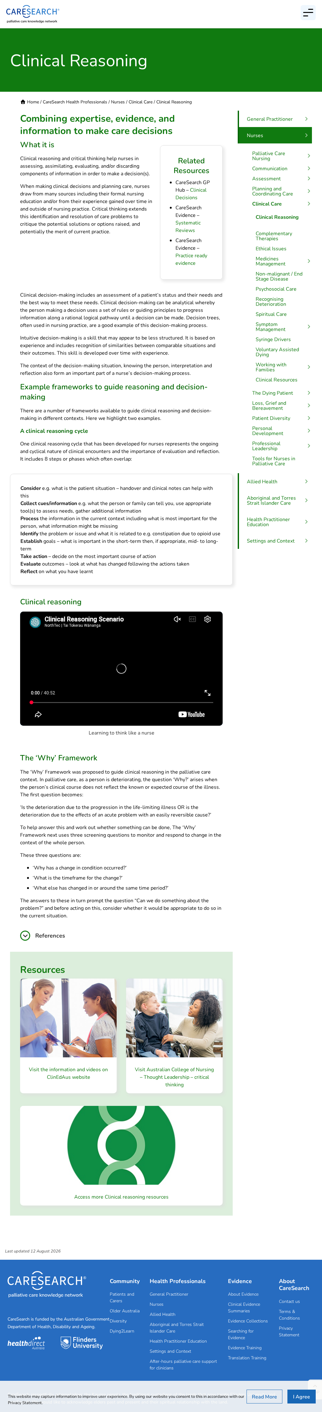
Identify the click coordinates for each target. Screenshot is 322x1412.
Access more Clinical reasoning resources (121, 1196)
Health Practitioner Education (178, 1341)
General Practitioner (169, 1294)
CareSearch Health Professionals (75, 102)
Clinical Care (141, 102)
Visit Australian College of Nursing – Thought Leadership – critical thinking (174, 1077)
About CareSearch (294, 1284)
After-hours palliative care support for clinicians (183, 1364)
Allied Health (162, 1314)
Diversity (118, 1321)
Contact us (289, 1301)
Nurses (118, 102)
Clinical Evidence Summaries (244, 1307)
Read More (264, 1396)
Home (33, 102)
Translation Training (247, 1358)
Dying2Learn (122, 1331)
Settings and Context (170, 1351)
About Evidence (243, 1294)
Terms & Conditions (289, 1314)
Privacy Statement (289, 1331)
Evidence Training (245, 1348)
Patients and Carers (122, 1297)
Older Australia (125, 1311)
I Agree (301, 1396)
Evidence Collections (248, 1321)
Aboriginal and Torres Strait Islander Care (177, 1327)
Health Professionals (178, 1281)
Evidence (240, 1281)
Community (125, 1281)
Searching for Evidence (241, 1334)
